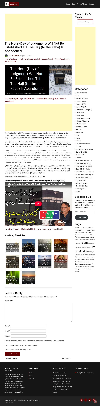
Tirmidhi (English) (82, 186)
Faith (90, 235)
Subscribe (82, 218)
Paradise (87, 254)
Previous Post (12, 358)
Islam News (46, 229)
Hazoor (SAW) (81, 104)
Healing (83, 239)
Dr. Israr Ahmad (81, 93)
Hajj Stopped (42, 59)
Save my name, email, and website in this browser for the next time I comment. (35, 341)
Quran (54, 229)
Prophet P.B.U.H (90, 257)
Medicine (77, 254)
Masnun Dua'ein (81, 127)
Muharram (79, 132)
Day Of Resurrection (89, 230)
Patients (92, 254)
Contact (92, 4)
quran (76, 259)
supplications (87, 264)
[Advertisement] (38, 27)
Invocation (77, 243)
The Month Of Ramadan (88, 266)
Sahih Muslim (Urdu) (83, 169)
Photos (78, 141)
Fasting (77, 237)
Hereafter (92, 239)
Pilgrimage (78, 257)
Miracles (79, 129)
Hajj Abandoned (30, 59)
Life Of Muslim (14, 229)
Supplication (79, 264)
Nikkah (82, 254)
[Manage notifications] (95, 401)
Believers (80, 227)
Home (68, 4)
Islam (84, 242)
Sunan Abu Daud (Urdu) (84, 177)
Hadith (60, 229)
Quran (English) (81, 152)
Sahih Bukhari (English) (84, 160)
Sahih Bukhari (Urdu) (83, 163)
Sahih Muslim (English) (84, 166)
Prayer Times (82, 4)
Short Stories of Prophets (85, 172)
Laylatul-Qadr (86, 247)
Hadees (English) (82, 98)
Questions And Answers (84, 149)
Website (7, 336)
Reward (92, 259)
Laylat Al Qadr (78, 247)
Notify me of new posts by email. (18, 349)
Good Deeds (90, 237)
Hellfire (87, 239)
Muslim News (36, 229)
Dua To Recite (88, 232)
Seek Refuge (78, 262)
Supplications (80, 180)
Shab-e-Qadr (86, 262)
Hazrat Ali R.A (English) (84, 110)
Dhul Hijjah (78, 232)
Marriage (91, 252)
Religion (88, 259)
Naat (77, 135)
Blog (73, 4)
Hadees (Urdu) (81, 101)
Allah (76, 227)
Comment (9, 301)
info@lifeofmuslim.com (85, 373)
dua (82, 232)
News (78, 138)
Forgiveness (84, 237)
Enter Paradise (78, 235)
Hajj (21, 59)
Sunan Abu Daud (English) (85, 175)
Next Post (65, 358)
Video (78, 192)
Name (7, 326)
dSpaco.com (9, 402)
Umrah (50, 59)
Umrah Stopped (10, 61)
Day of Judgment (12, 59)
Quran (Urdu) (80, 155)
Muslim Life (25, 229)
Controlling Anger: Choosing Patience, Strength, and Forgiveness (62, 375)
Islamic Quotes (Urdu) (83, 118)
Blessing (85, 227)
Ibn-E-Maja (80, 112)
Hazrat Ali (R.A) (81, 107)
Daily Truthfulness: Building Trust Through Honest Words (62, 389)
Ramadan (79, 158)
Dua (77, 96)
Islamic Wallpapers (82, 121)
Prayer (84, 257)
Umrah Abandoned (61, 59)
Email (7, 331)
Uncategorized (81, 189)
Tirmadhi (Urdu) (81, 183)
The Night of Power (79, 269)
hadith (76, 239)
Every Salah (85, 235)
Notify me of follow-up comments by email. (22, 345)
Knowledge (91, 243)
